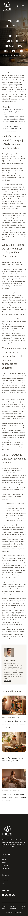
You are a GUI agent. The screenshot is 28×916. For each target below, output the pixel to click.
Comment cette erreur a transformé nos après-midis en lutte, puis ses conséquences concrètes (14, 124)
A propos (4, 862)
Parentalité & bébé (20, 55)
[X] (13, 895)
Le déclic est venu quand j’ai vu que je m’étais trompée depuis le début (13, 112)
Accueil (4, 859)
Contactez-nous (5, 868)
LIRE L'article (6, 727)
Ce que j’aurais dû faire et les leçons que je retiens (12, 130)
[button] (18, 6)
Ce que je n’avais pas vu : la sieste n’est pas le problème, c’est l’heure (14, 118)
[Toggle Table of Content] (22, 107)
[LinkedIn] (10, 895)
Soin (3, 883)
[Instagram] (6, 895)
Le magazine (5, 865)
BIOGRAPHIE (7, 680)
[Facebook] (3, 895)
